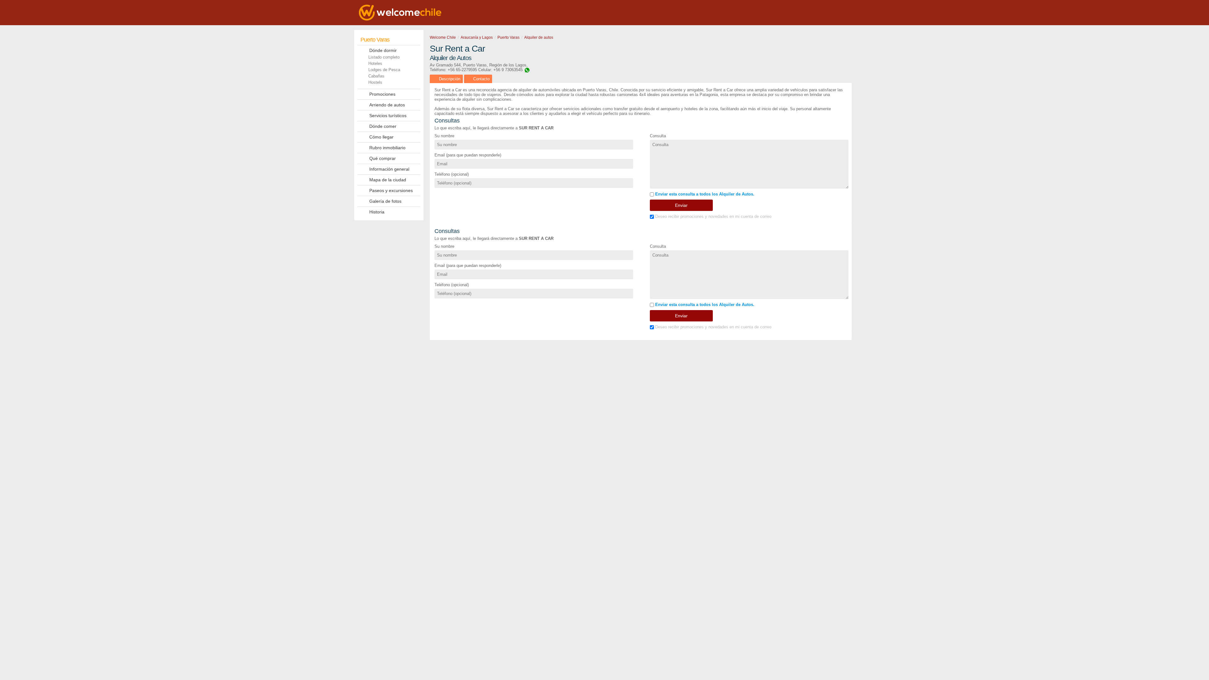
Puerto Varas (374, 40)
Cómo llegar (381, 136)
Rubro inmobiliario (387, 147)
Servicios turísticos (387, 115)
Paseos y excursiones (391, 190)
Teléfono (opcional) (451, 174)
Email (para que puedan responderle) (467, 155)
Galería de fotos (385, 201)
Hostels (375, 82)
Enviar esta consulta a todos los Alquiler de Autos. (704, 194)
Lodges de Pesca (384, 69)
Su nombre (444, 135)
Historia (376, 211)
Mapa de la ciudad (387, 179)
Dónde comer (382, 126)
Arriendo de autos (387, 104)
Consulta (658, 135)
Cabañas (376, 76)
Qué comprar (382, 158)
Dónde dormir (383, 50)
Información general (389, 169)
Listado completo (384, 57)
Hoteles (375, 63)
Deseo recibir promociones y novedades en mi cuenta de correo (712, 216)
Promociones (382, 94)
